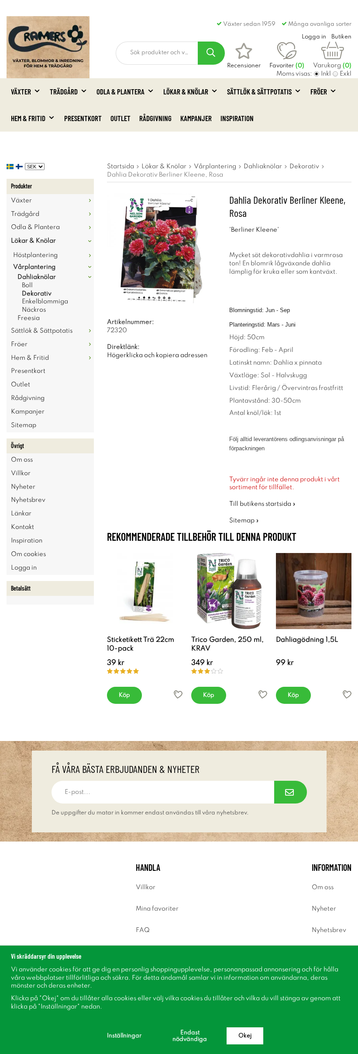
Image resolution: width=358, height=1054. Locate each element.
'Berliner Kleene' (254, 230)
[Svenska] (11, 166)
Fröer (318, 91)
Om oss (22, 460)
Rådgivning (155, 118)
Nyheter (23, 487)
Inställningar (124, 1036)
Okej (244, 1036)
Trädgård (64, 91)
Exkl (345, 74)
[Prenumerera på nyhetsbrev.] (290, 792)
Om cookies (28, 554)
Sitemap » (244, 521)
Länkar (21, 514)
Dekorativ (37, 294)
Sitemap (23, 425)
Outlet (120, 118)
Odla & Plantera (120, 91)
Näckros (34, 310)
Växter (21, 91)
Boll (27, 285)
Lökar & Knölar (185, 91)
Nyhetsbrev (28, 500)
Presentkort (83, 118)
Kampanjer (196, 118)
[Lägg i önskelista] (178, 694)
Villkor (21, 473)
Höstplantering (35, 255)
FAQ (143, 930)
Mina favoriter (157, 909)
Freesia (28, 318)
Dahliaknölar (36, 277)
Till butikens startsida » (262, 504)
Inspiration (237, 118)
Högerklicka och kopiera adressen (157, 355)
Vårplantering (34, 267)
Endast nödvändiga (189, 1036)
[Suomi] (20, 166)
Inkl (326, 74)
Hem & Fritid (28, 118)
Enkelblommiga (45, 302)
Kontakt (22, 527)
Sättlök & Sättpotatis (259, 91)
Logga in (24, 568)
